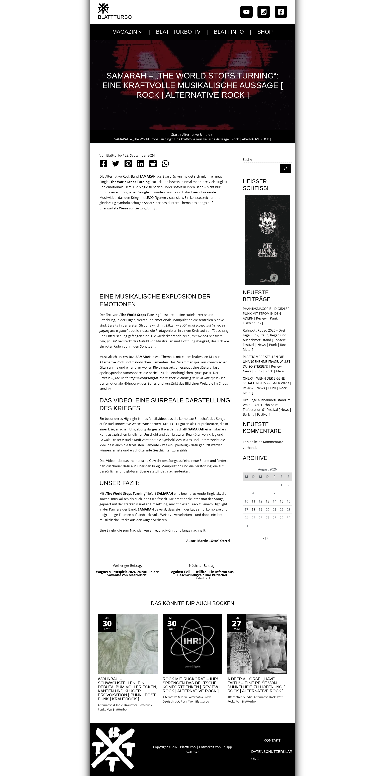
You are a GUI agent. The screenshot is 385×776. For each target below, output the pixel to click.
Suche (247, 159)
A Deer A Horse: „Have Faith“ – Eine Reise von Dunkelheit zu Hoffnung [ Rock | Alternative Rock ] (256, 685)
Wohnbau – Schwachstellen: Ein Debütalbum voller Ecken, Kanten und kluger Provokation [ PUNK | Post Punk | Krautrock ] (127, 689)
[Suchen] (285, 168)
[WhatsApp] (165, 163)
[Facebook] (281, 12)
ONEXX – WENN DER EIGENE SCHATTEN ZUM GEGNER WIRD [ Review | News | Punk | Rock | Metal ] (267, 385)
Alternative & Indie (110, 705)
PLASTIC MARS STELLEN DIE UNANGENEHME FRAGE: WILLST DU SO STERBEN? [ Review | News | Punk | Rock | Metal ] (266, 364)
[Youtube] (246, 12)
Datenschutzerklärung (271, 755)
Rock (184, 701)
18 (253, 509)
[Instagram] (263, 12)
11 (253, 501)
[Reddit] (153, 163)
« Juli (265, 538)
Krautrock (130, 705)
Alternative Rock (200, 697)
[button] (139, 32)
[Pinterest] (128, 163)
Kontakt (272, 740)
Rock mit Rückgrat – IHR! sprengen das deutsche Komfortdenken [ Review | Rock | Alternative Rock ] (191, 685)
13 (267, 501)
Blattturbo (115, 17)
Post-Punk (145, 705)
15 (281, 501)
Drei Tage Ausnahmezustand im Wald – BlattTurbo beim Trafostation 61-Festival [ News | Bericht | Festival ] (267, 407)
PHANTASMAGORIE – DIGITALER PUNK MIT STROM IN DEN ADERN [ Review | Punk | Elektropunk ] (266, 316)
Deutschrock (171, 701)
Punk (101, 709)
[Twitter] (116, 163)
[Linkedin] (140, 163)
